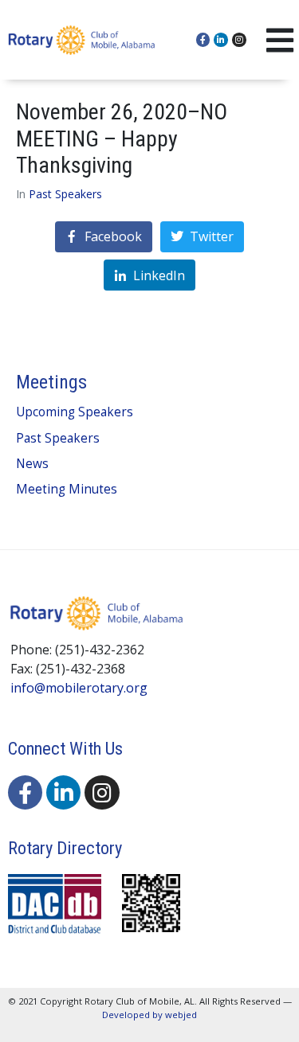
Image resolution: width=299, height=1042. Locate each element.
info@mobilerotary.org (79, 688)
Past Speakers (65, 193)
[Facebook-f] (203, 40)
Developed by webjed (149, 1015)
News (32, 463)
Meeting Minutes (66, 489)
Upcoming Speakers (74, 412)
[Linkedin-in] (221, 40)
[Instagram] (239, 40)
